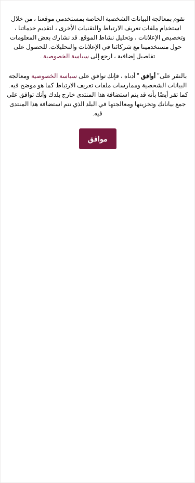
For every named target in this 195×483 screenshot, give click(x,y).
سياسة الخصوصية (65, 56)
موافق (98, 139)
